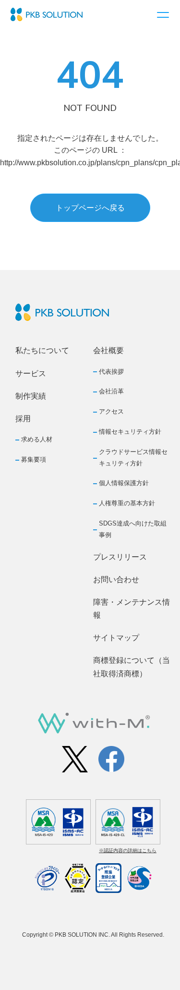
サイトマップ (116, 638)
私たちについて (42, 350)
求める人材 (36, 439)
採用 (23, 419)
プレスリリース (120, 557)
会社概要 (108, 350)
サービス (30, 373)
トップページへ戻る (90, 208)
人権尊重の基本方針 (127, 503)
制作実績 (30, 396)
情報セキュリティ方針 (130, 431)
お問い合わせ (116, 579)
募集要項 (33, 459)
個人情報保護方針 (124, 483)
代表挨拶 (111, 371)
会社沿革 (111, 391)
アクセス (111, 411)
